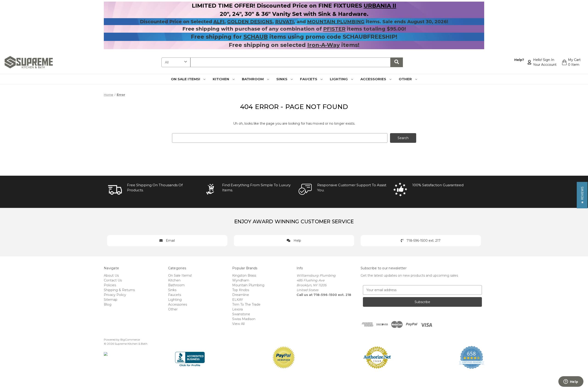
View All (238, 324)
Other (406, 79)
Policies (110, 285)
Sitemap (110, 300)
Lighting (339, 79)
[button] (582, 195)
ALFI (218, 21)
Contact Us (113, 280)
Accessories (373, 79)
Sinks (282, 79)
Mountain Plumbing (248, 285)
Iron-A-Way (323, 45)
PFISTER (334, 29)
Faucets (309, 79)
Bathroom (253, 79)
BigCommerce (130, 339)
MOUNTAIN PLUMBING (336, 21)
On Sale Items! (186, 79)
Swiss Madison (243, 319)
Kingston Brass (244, 275)
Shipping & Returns (119, 290)
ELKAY (237, 300)
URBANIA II (380, 5)
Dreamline (240, 295)
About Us (111, 275)
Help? (519, 60)
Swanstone (241, 314)
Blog (107, 304)
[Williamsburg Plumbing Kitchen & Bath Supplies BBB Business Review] (190, 357)
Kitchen (221, 79)
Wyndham (240, 280)
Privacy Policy (115, 295)
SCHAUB (255, 36)
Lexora (237, 309)
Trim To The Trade (246, 304)
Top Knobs (240, 290)
